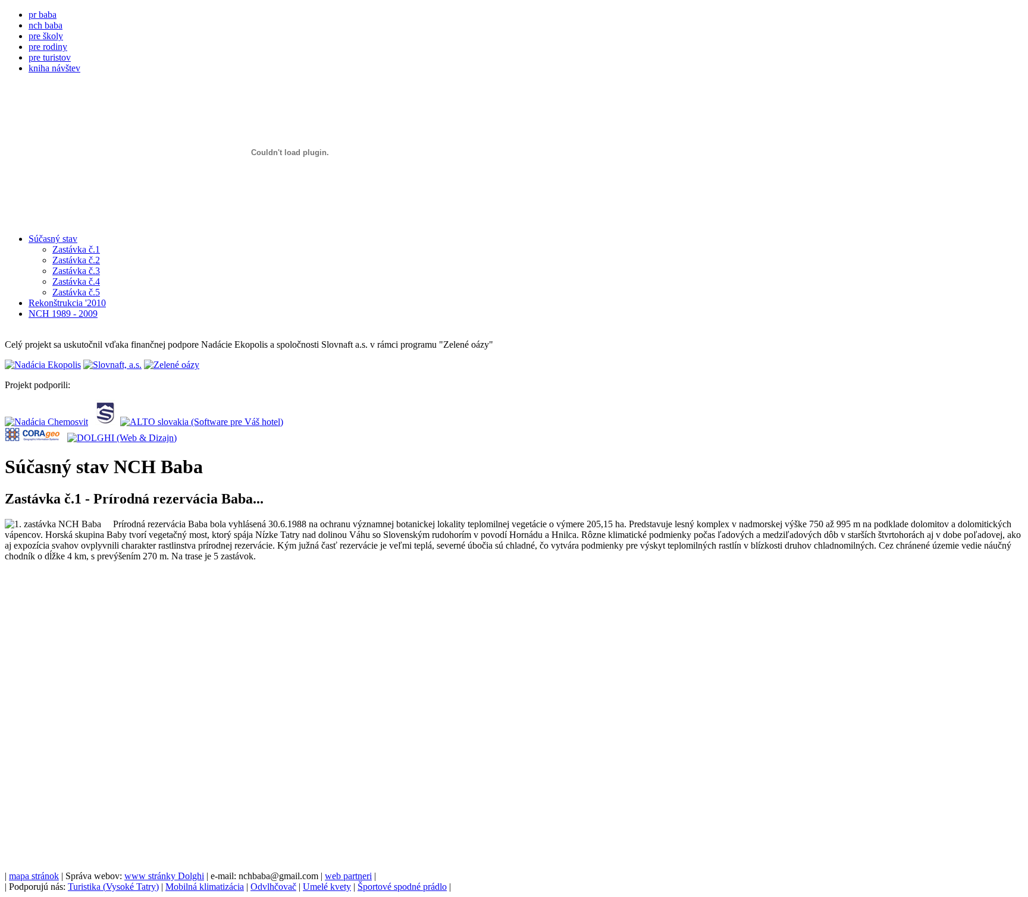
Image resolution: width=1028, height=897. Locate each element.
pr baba (43, 15)
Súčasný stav (53, 239)
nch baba (45, 25)
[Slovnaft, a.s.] (112, 365)
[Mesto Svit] (105, 422)
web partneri (348, 876)
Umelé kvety (327, 887)
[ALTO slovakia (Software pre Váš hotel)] (201, 422)
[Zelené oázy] (171, 365)
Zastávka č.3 (76, 271)
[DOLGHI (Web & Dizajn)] (122, 438)
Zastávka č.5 (76, 292)
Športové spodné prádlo (402, 887)
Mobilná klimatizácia (204, 887)
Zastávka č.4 (76, 281)
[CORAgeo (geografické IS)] (32, 438)
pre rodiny (48, 47)
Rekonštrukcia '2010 (67, 303)
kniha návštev (54, 68)
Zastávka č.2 (76, 260)
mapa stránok (34, 876)
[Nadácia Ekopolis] (43, 365)
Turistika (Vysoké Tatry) (113, 887)
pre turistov (50, 57)
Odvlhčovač (273, 887)
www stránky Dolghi (164, 876)
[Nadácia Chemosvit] (46, 422)
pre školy (46, 36)
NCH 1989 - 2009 (63, 314)
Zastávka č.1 (76, 249)
